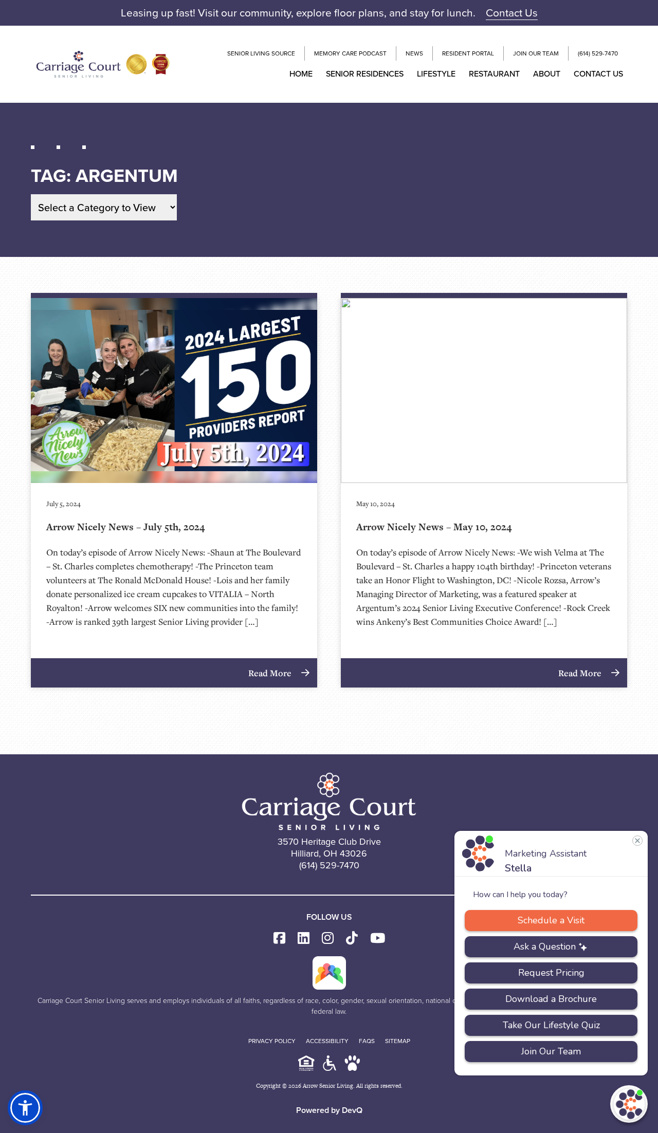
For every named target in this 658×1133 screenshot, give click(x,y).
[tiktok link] (352, 939)
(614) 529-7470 (598, 53)
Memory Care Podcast (350, 53)
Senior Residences (365, 73)
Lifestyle (436, 73)
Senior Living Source (261, 53)
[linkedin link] (303, 939)
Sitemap (397, 1040)
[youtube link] (377, 939)
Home (301, 73)
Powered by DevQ (329, 1110)
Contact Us (512, 12)
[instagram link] (328, 939)
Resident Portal (468, 53)
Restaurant (494, 73)
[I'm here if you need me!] (629, 1104)
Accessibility (327, 1040)
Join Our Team (536, 53)
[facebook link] (279, 939)
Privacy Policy (272, 1040)
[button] (25, 1108)
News (414, 53)
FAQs (367, 1040)
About (546, 73)
